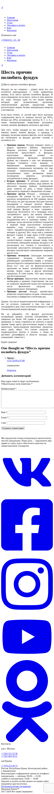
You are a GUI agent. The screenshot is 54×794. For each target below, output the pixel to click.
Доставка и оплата (16, 25)
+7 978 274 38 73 (9, 766)
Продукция (12, 20)
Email (4, 417)
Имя (4, 412)
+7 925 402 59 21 (9, 756)
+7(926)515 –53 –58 (10, 40)
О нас (10, 22)
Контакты (12, 30)
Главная (11, 17)
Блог (9, 28)
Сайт (3, 423)
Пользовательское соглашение (16, 786)
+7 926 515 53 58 (9, 753)
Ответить (11, 370)
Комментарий (8, 389)
